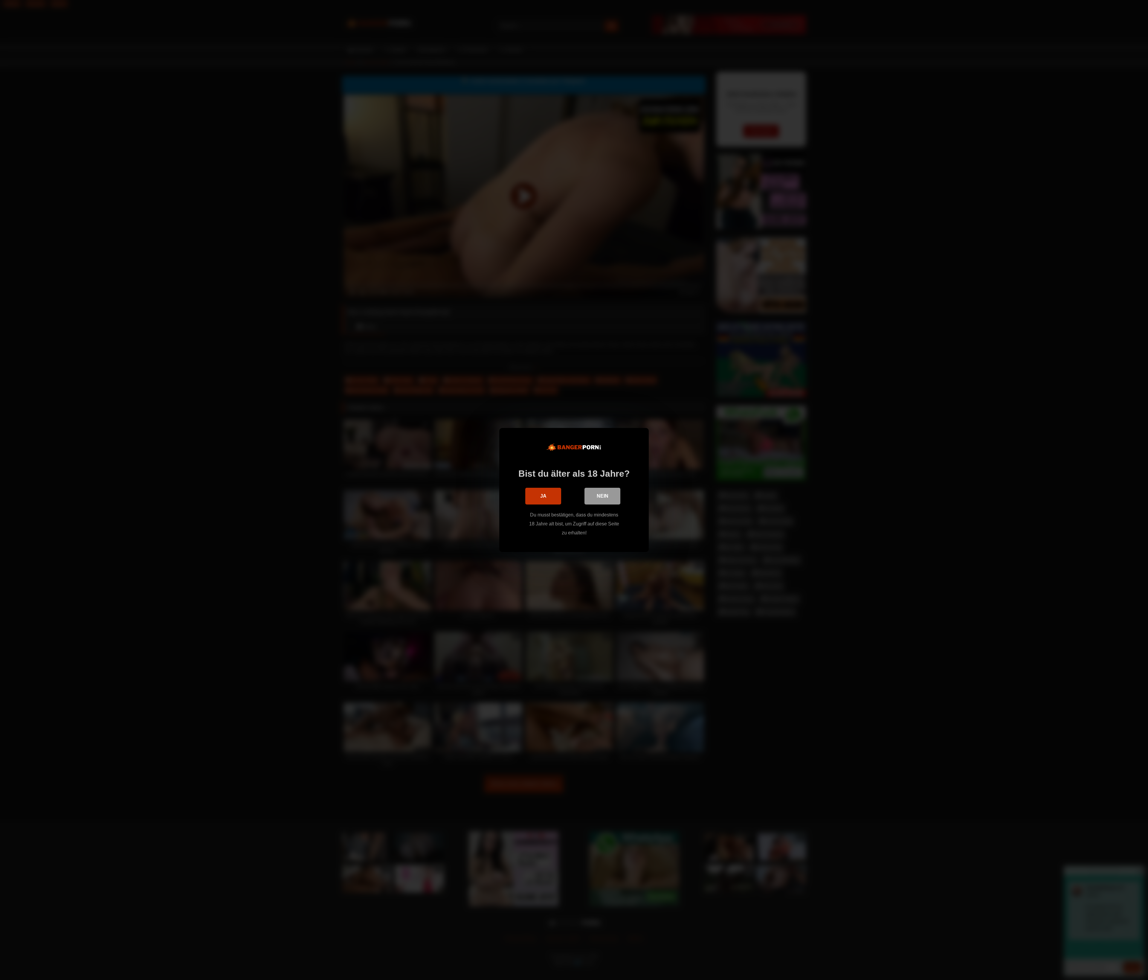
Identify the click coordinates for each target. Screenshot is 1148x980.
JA (543, 496)
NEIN (602, 496)
